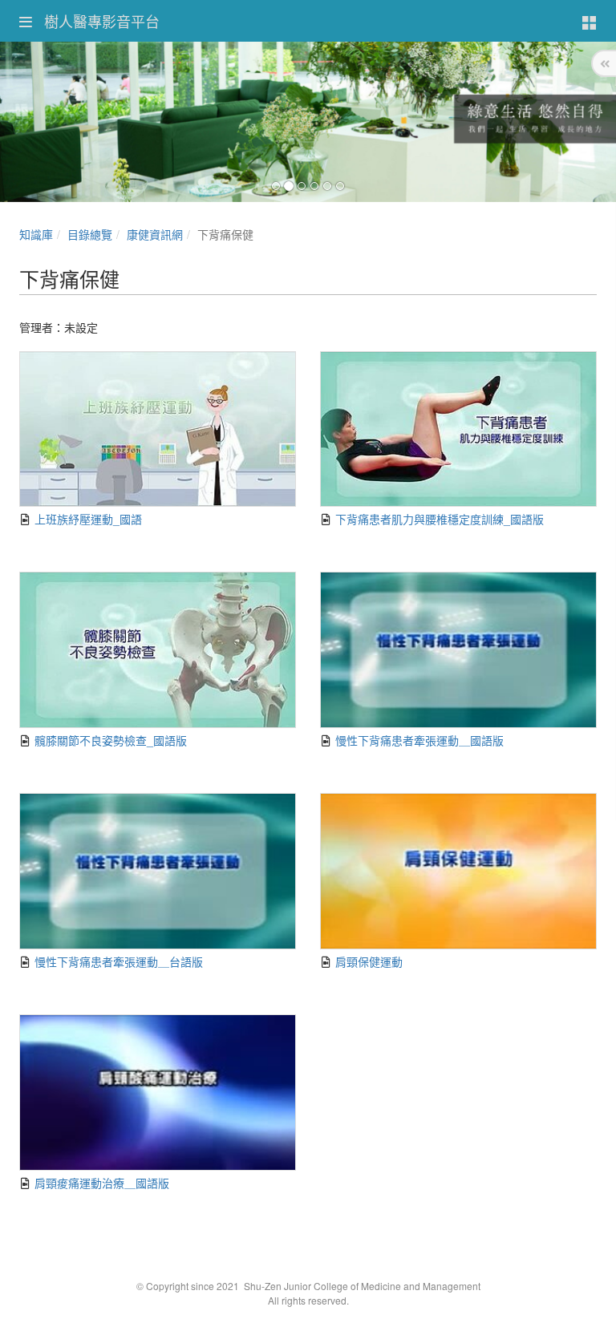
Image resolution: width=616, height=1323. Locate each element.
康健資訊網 (155, 234)
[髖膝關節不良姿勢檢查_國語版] (157, 650)
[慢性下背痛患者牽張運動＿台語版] (157, 871)
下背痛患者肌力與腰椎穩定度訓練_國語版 (438, 519)
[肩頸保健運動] (458, 871)
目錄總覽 (89, 234)
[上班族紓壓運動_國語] (157, 429)
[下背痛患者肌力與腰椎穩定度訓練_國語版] (458, 429)
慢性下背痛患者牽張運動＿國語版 (418, 740)
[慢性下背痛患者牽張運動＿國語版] (458, 650)
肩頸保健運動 (367, 961)
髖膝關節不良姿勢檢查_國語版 (109, 740)
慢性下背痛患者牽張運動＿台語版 (117, 961)
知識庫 (36, 234)
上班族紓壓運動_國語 (86, 519)
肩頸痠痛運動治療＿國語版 (100, 1183)
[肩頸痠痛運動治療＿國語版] (157, 1092)
